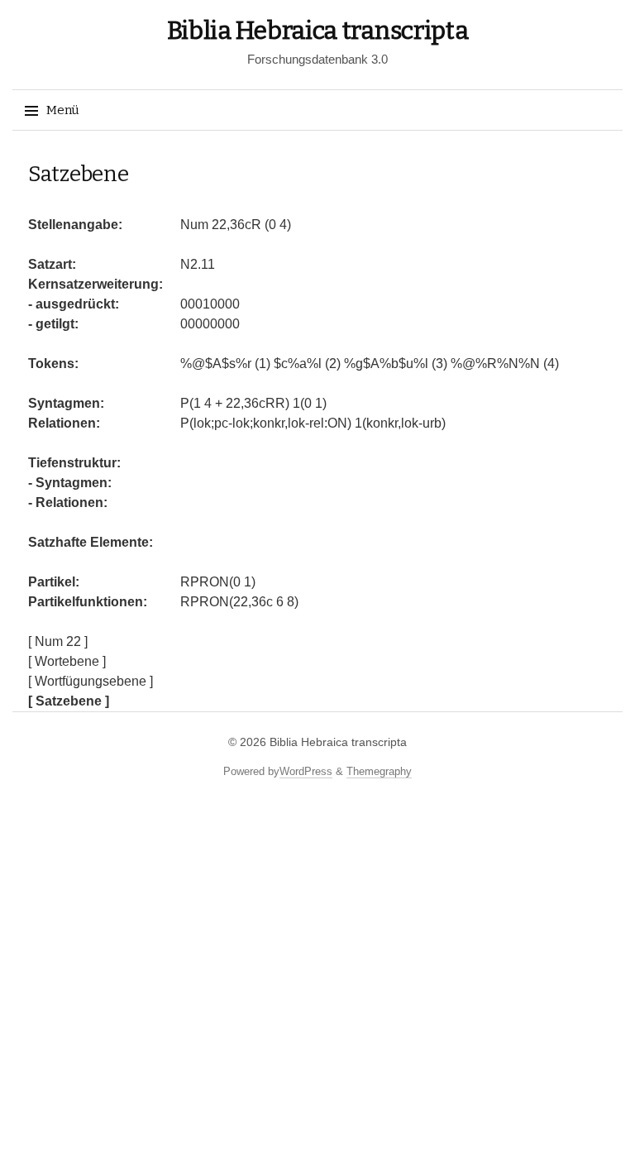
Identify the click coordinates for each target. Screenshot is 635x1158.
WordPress (305, 771)
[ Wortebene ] (67, 661)
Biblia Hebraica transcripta (318, 30)
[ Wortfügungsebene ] (90, 681)
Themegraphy (379, 771)
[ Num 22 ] (58, 641)
